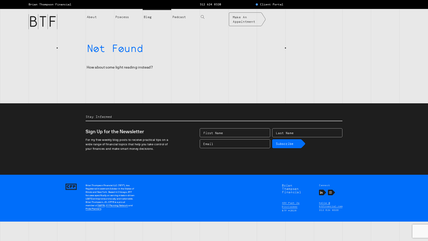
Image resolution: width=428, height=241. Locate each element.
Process (122, 17)
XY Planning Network (117, 205)
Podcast (179, 17)
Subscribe (284, 143)
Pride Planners (93, 209)
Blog (148, 17)
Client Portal (271, 4)
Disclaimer (289, 206)
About (92, 17)
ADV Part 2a (291, 203)
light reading (126, 67)
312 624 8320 (210, 4)
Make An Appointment (244, 19)
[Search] (214, 14)
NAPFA (101, 205)
